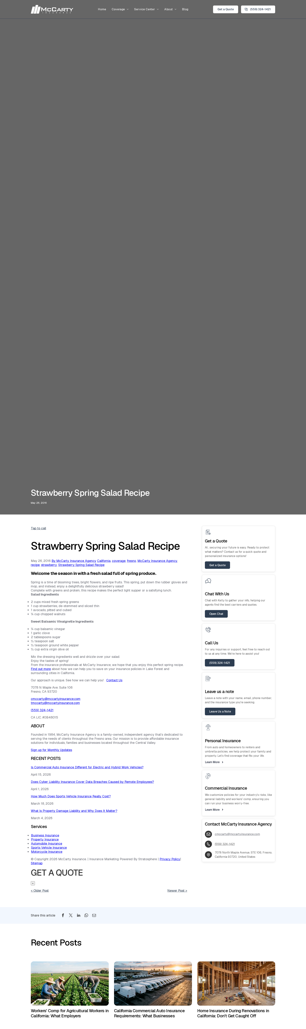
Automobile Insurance (46, 843)
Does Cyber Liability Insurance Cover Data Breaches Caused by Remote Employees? (92, 782)
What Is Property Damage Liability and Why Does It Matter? (74, 811)
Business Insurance (45, 835)
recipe (35, 565)
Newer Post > (177, 891)
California (103, 561)
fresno (131, 561)
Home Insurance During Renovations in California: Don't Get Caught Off (233, 1013)
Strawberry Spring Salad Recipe (81, 565)
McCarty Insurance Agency (157, 561)
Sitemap (36, 863)
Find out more (41, 669)
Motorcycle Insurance (46, 852)
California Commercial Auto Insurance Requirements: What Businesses (149, 1013)
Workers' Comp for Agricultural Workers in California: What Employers (70, 1013)
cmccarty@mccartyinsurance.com (55, 699)
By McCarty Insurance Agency (74, 561)
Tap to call (38, 528)
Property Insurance (45, 839)
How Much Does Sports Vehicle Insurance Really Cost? (71, 796)
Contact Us (114, 680)
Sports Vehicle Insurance (49, 848)
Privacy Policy (170, 859)
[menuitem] (102, 9)
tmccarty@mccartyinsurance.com (55, 703)
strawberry (49, 565)
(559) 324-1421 (42, 710)
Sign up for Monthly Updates (51, 750)
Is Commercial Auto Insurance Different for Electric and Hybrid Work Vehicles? (87, 767)
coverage (119, 561)
